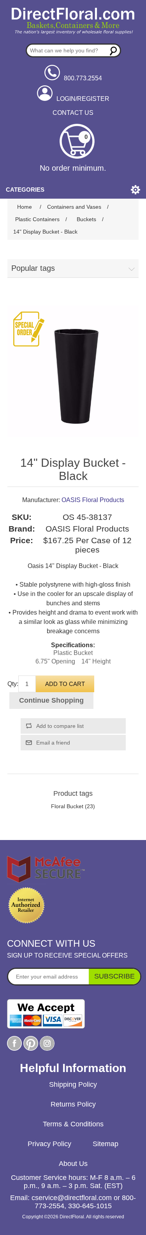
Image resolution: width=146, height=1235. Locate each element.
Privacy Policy (49, 1144)
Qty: (12, 684)
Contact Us (73, 112)
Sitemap (105, 1144)
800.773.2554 (83, 78)
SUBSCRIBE (114, 976)
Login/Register (82, 98)
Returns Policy (73, 1104)
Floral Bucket (67, 806)
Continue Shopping (51, 700)
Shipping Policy (73, 1084)
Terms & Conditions (73, 1124)
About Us (73, 1163)
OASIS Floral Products (93, 500)
